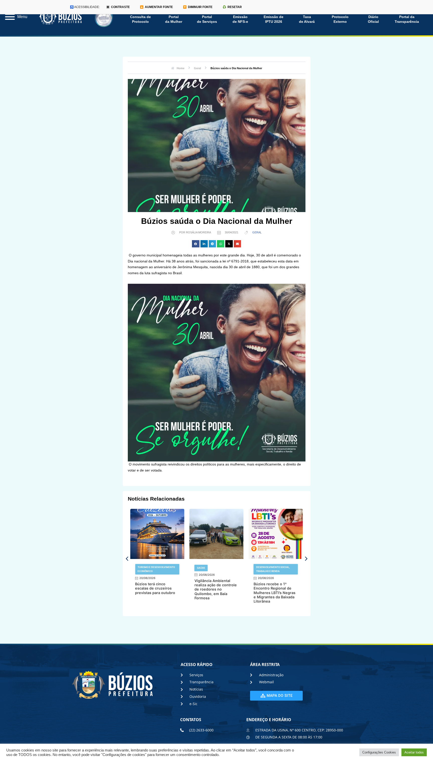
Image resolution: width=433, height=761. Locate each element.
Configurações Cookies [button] (379, 752)
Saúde (142, 567)
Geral (257, 232)
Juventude (263, 567)
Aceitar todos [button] (414, 752)
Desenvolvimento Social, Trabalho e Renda (214, 569)
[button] (195, 243)
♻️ (232, 7)
